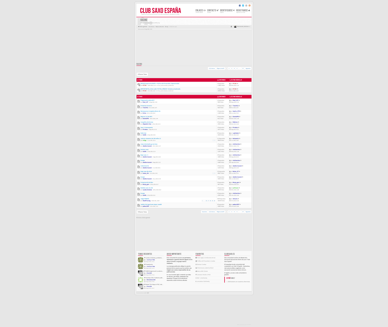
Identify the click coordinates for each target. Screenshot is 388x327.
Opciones (204, 211)
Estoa (144, 113)
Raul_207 (145, 102)
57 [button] (243, 68)
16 (206, 200)
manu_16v (146, 173)
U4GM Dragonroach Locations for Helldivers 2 (157, 271)
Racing (139, 64)
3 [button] (231, 68)
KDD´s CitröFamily (202, 278)
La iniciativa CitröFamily (203, 281)
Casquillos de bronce (147, 122)
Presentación (149, 264)
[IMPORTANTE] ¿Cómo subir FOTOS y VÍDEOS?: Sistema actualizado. (161, 89)
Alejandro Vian (147, 124)
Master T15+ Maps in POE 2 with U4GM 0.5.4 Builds (158, 284)
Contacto (212, 10)
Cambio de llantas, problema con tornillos (157, 258)
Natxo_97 (236, 171)
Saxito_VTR (236, 111)
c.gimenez (236, 133)
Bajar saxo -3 (144, 155)
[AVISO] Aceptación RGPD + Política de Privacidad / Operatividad (160, 83)
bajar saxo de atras (146, 171)
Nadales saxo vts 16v (147, 188)
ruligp (144, 140)
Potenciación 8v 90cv (147, 182)
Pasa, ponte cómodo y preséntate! (166, 85)
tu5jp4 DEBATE (145, 199)
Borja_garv (146, 184)
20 (214, 200)
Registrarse (242, 10)
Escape (143, 160)
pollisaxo (235, 188)
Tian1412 (145, 107)
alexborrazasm (147, 146)
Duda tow (143, 133)
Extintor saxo (145, 149)
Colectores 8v (145, 166)
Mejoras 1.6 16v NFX (146, 116)
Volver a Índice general (143, 218)
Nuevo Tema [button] (143, 74)
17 (208, 200)
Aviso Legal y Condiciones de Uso (206, 258)
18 (210, 200)
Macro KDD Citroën (202, 271)
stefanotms (236, 144)
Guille (144, 135)
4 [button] (234, 68)
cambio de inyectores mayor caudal (151, 204)
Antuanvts (236, 138)
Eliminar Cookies (201, 264)
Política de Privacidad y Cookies (206, 261)
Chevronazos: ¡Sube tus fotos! (205, 268)
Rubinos (235, 122)
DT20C (145, 85)
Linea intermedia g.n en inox (149, 144)
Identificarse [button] (226, 10)
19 (212, 200)
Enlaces (199, 10)
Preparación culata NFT (148, 100)
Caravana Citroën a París (203, 275)
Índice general (143, 26)
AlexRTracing (146, 201)
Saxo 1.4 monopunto (147, 127)
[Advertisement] (194, 47)
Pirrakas (145, 129)
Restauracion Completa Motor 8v (150, 111)
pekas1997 (146, 206)
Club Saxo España (160, 11)
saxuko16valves (147, 190)
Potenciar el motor (146, 106)
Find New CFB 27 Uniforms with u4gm (155, 278)
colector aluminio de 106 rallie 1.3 (151, 138)
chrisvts (235, 199)
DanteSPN (146, 118)
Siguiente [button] (248, 68)
